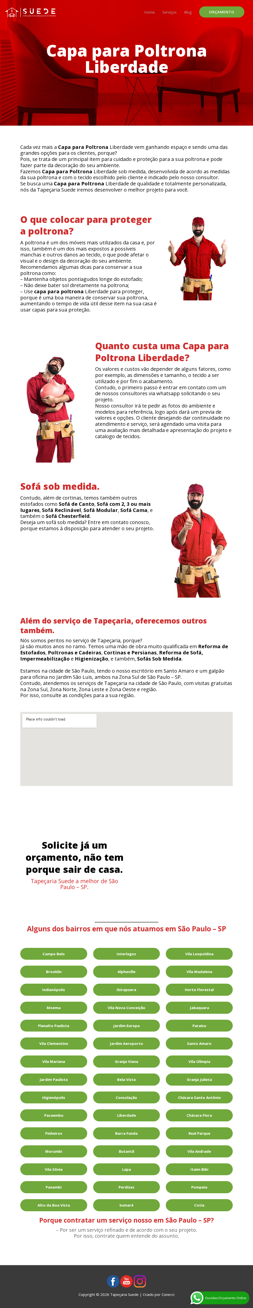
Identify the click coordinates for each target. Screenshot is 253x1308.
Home (149, 12)
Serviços (169, 12)
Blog (188, 12)
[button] (221, 12)
